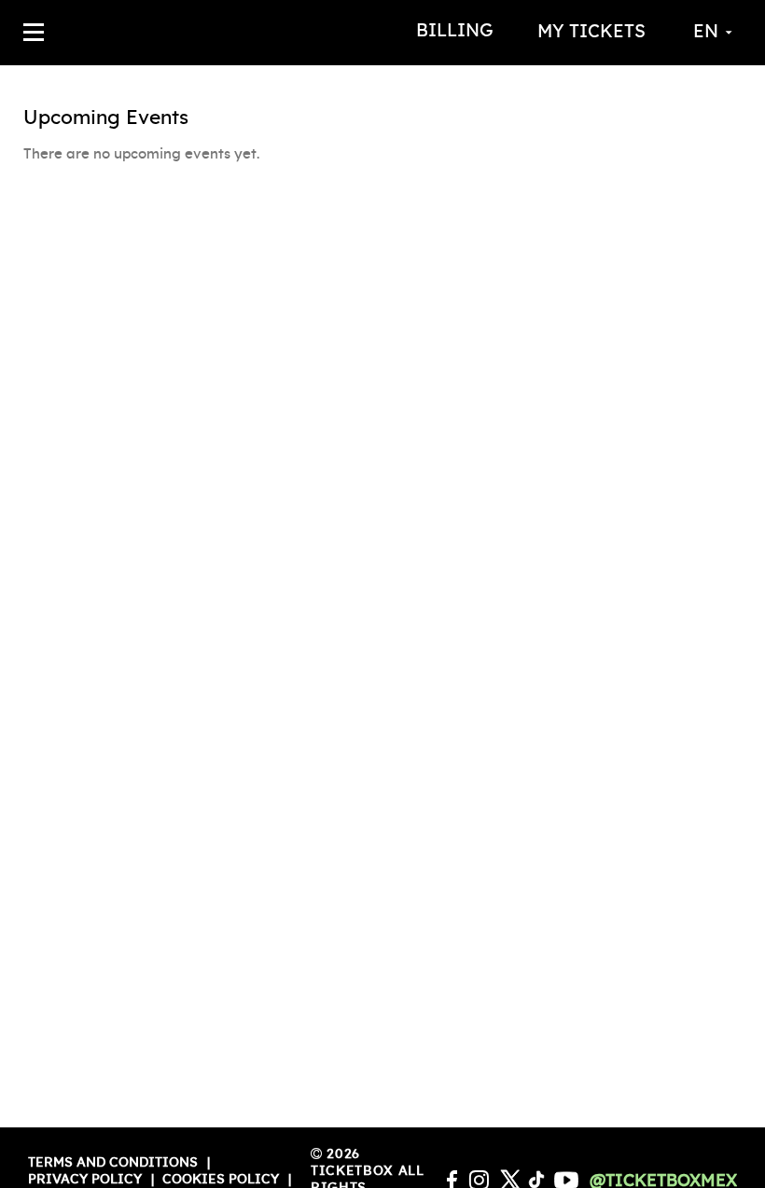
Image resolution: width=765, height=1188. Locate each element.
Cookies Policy (220, 1179)
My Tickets (591, 32)
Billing (455, 31)
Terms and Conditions (113, 1162)
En (705, 32)
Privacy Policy (85, 1179)
